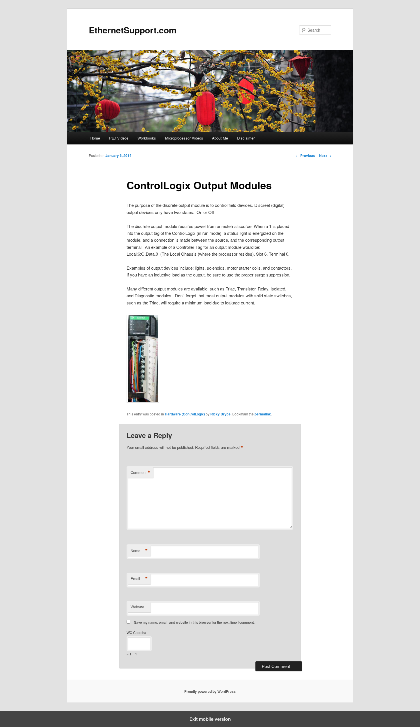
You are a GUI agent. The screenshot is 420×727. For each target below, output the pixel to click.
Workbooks (146, 138)
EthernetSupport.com (133, 30)
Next (325, 155)
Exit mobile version (210, 719)
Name (139, 550)
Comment (140, 472)
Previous (305, 155)
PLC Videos (119, 138)
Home (95, 138)
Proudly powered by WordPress (210, 691)
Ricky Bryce (220, 414)
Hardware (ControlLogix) (185, 414)
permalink (263, 414)
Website (137, 606)
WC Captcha (136, 632)
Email (139, 578)
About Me (220, 138)
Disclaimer (246, 138)
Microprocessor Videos (184, 138)
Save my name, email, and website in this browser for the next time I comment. (194, 622)
